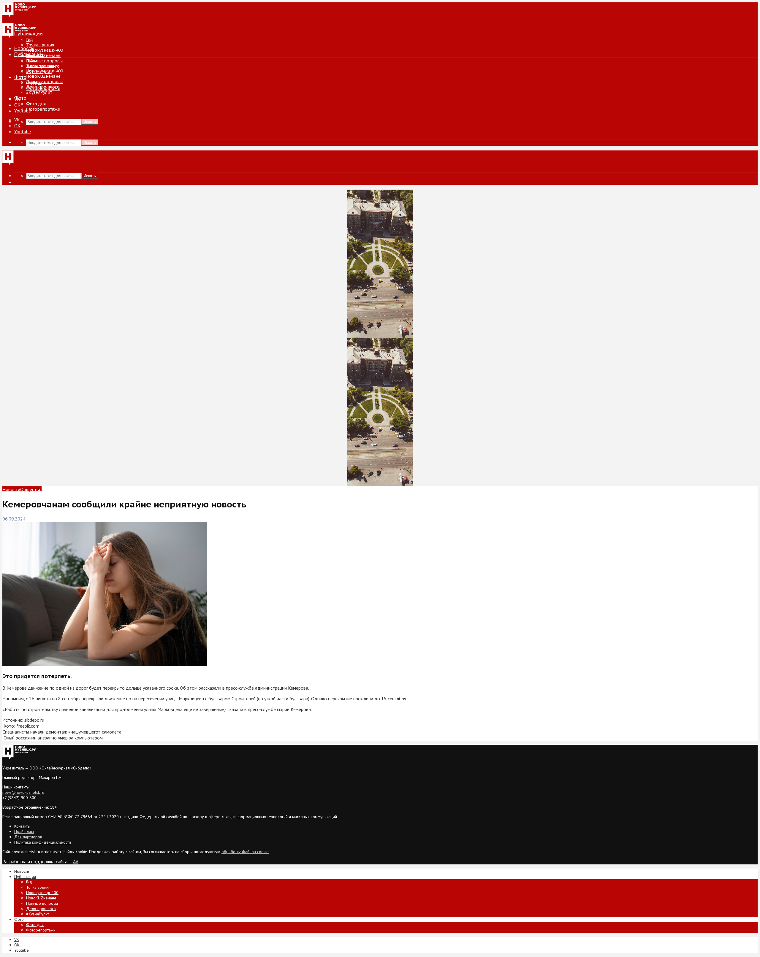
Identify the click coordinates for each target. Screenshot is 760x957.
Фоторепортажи (43, 109)
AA (75, 861)
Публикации (28, 54)
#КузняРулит (39, 92)
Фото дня (36, 104)
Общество (31, 489)
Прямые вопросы (44, 61)
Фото (20, 77)
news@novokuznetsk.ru (23, 792)
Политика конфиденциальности (42, 842)
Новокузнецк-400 (44, 50)
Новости (24, 48)
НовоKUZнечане (43, 55)
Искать (89, 122)
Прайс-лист (24, 831)
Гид (29, 60)
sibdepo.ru (34, 720)
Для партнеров (28, 836)
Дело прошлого (43, 87)
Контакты (22, 826)
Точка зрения (40, 44)
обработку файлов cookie (245, 851)
